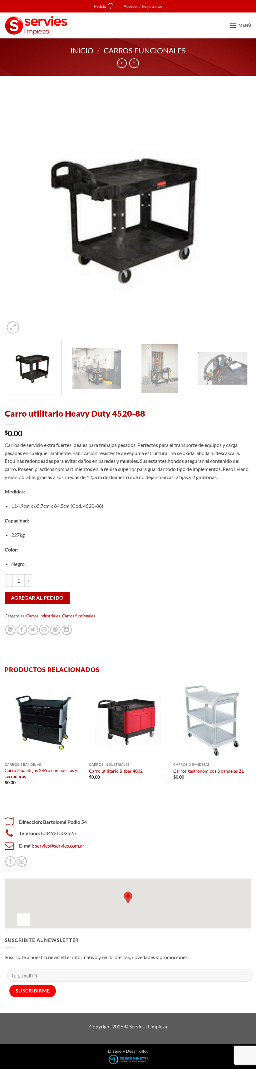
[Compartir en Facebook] (22, 630)
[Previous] (17, 211)
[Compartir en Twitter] (33, 630)
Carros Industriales (43, 615)
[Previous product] (134, 63)
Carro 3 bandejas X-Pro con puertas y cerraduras (41, 773)
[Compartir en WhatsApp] (10, 630)
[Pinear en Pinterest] (55, 630)
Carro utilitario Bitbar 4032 (116, 771)
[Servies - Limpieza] (36, 25)
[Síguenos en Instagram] (22, 861)
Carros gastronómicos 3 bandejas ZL (208, 771)
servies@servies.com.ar (59, 846)
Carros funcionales (145, 50)
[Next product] (122, 63)
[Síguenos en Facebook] (10, 861)
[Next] (238, 211)
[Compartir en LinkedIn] (67, 630)
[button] (143, 6)
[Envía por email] (44, 630)
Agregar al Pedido (37, 598)
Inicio (81, 50)
